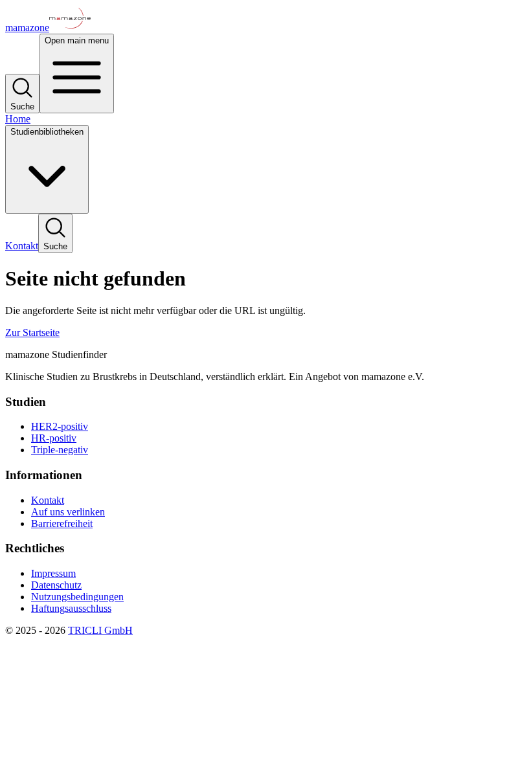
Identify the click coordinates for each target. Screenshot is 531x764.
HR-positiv (53, 438)
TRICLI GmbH (100, 630)
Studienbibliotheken (47, 132)
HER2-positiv (59, 426)
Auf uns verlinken (68, 511)
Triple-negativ (59, 449)
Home (17, 118)
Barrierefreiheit (62, 523)
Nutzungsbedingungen (77, 596)
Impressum (53, 573)
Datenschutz (56, 584)
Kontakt (21, 245)
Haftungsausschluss (71, 608)
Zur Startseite (32, 332)
